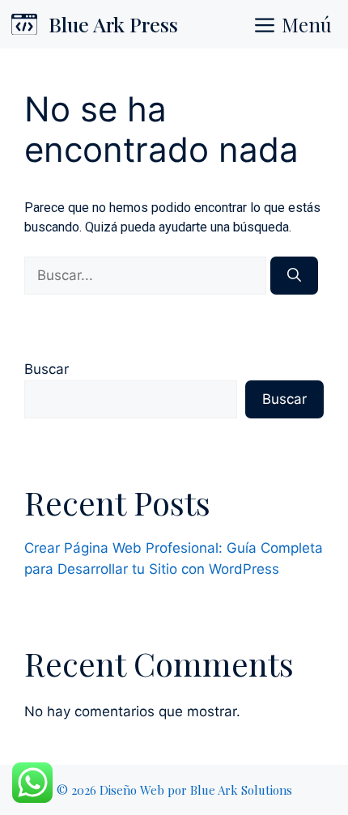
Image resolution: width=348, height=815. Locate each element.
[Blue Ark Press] (24, 24)
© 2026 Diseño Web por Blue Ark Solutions (174, 790)
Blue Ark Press (113, 24)
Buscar (46, 369)
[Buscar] (294, 276)
